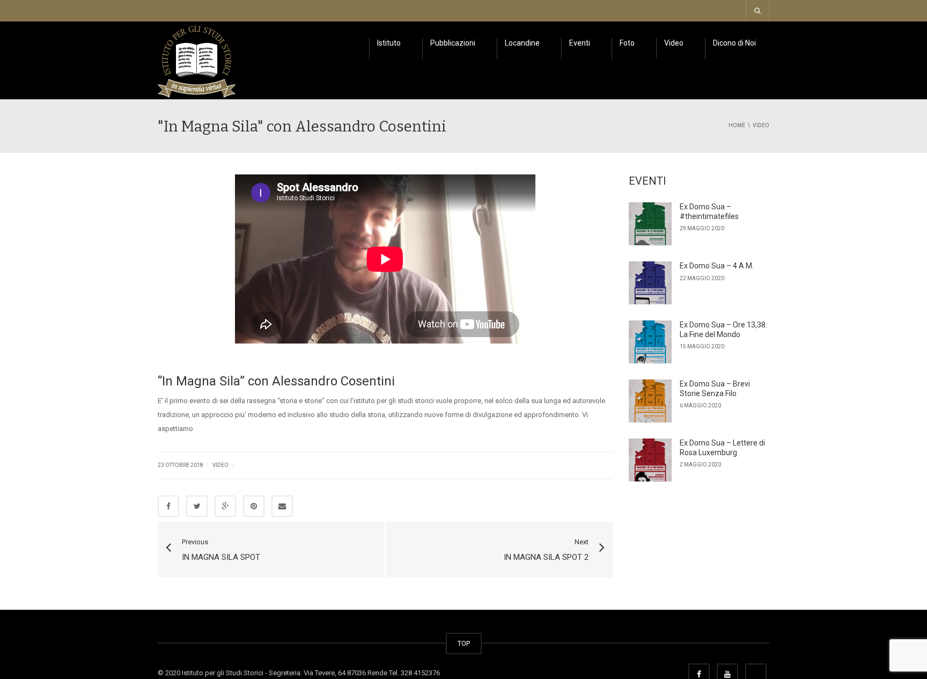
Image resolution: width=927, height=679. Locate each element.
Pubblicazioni (452, 43)
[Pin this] (253, 506)
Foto (627, 43)
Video (673, 43)
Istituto (389, 43)
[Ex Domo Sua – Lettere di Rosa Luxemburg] (650, 460)
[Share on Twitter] (197, 506)
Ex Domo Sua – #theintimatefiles (709, 211)
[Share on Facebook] (168, 506)
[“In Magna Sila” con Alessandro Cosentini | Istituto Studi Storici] (197, 60)
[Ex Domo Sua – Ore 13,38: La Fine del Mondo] (650, 341)
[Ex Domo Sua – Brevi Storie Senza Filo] (650, 400)
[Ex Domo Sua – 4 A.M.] (650, 282)
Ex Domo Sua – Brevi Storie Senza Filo (715, 388)
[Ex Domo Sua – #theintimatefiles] (650, 223)
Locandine (522, 43)
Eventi (579, 43)
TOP (464, 643)
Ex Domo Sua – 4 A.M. (717, 265)
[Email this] (282, 506)
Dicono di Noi (734, 43)
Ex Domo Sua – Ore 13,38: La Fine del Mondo (723, 329)
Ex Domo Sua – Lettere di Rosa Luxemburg (722, 448)
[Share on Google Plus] (225, 506)
